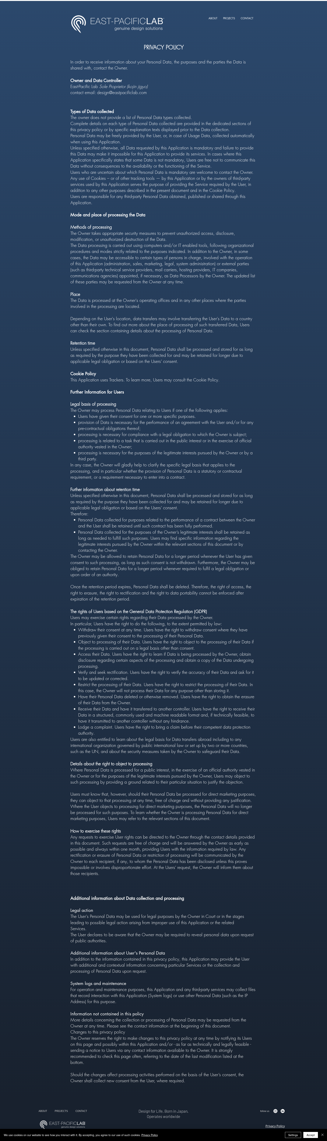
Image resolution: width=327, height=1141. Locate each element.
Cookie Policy (205, 380)
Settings (293, 1135)
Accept (311, 1135)
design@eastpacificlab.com (122, 92)
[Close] (322, 1135)
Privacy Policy (149, 1135)
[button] (229, 18)
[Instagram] (275, 1111)
